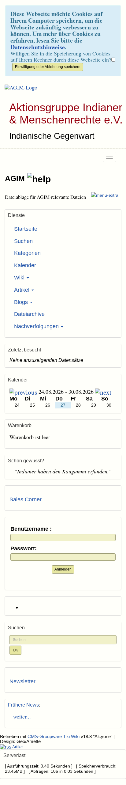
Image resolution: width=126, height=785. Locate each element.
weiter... (20, 716)
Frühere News (23, 704)
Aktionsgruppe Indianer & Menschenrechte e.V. (66, 113)
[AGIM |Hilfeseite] (39, 179)
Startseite (25, 229)
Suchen (23, 241)
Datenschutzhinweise (37, 47)
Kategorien (27, 253)
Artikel (22, 290)
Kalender (25, 265)
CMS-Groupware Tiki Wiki (54, 736)
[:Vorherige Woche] (23, 391)
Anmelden (63, 569)
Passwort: (23, 549)
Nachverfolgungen (37, 326)
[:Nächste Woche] (103, 391)
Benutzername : (31, 529)
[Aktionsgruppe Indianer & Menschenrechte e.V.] (18, 87)
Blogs (21, 302)
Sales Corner (25, 499)
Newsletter (22, 681)
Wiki (20, 278)
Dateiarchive (29, 314)
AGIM (16, 178)
